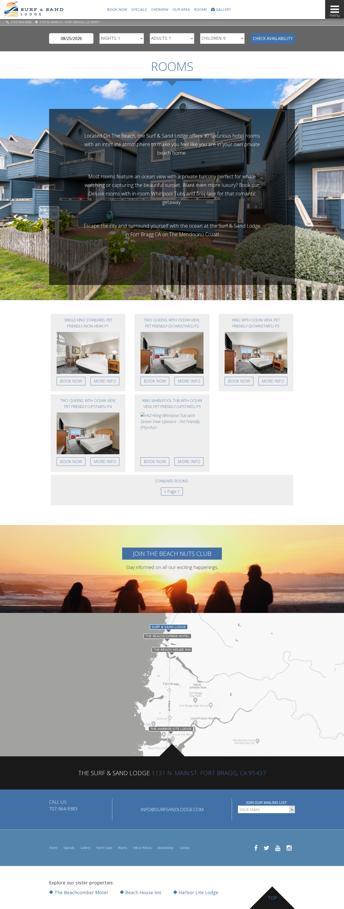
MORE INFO (105, 381)
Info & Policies (142, 848)
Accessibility (166, 848)
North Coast (104, 848)
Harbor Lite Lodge (197, 892)
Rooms (200, 9)
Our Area (181, 9)
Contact (185, 848)
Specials (139, 9)
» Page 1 (172, 491)
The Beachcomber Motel (80, 892)
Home (53, 848)
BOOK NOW (71, 381)
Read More (172, 258)
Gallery (223, 9)
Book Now (117, 9)
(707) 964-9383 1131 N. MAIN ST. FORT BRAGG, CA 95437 (55, 22)
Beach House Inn (142, 892)
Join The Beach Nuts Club (172, 553)
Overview (159, 9)
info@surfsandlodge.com (172, 809)
